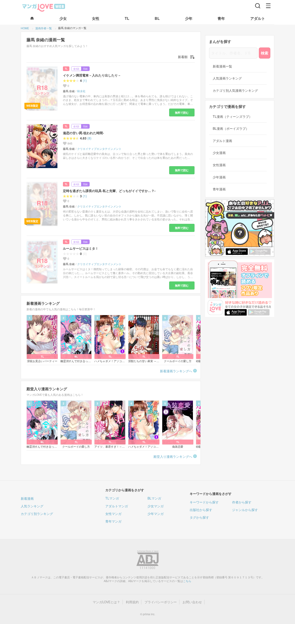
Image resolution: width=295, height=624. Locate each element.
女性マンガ (113, 513)
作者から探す (241, 502)
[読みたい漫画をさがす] (257, 6)
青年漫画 (219, 189)
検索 (264, 53)
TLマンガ (112, 498)
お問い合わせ (192, 602)
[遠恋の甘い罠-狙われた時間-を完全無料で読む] (43, 146)
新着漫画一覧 (222, 66)
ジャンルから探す (245, 509)
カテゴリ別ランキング (37, 513)
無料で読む (182, 112)
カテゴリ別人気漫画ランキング (235, 90)
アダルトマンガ (116, 506)
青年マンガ (113, 521)
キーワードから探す (204, 502)
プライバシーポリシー (161, 602)
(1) (85, 80)
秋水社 (81, 91)
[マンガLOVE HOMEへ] (32, 18)
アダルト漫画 (222, 141)
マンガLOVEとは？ (106, 602)
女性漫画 (219, 165)
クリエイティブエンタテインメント (99, 148)
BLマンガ (154, 498)
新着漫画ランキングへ (176, 371)
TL (66, 68)
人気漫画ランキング (227, 78)
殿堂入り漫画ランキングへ (172, 456)
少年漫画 (219, 177)
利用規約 (132, 602)
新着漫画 (27, 498)
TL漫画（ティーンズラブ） (232, 116)
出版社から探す (201, 509)
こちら (187, 581)
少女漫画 (219, 153)
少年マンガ (156, 513)
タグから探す (199, 517)
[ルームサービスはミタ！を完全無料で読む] (43, 262)
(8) (89, 138)
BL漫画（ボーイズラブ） (231, 128)
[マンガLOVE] (44, 7)
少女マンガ (156, 506)
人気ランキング (32, 506)
